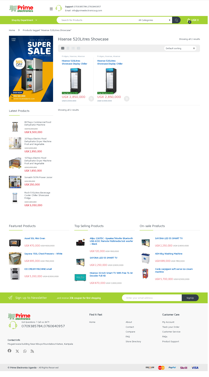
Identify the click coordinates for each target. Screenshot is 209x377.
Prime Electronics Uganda (23, 367)
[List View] (73, 48)
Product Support (170, 341)
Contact (130, 326)
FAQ (128, 336)
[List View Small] (78, 48)
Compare (130, 331)
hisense (73, 56)
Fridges (65, 56)
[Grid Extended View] (68, 48)
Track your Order (170, 326)
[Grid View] (62, 48)
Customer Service (171, 331)
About (129, 322)
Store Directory (133, 341)
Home (12, 30)
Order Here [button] (89, 99)
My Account (168, 322)
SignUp (190, 297)
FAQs (164, 336)
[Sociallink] (9, 351)
